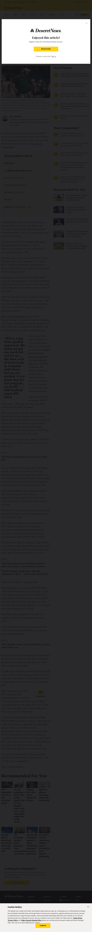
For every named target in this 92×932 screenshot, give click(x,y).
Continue (43, 925)
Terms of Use (77, 918)
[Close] (88, 907)
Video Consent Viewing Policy (31, 920)
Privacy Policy (13, 920)
